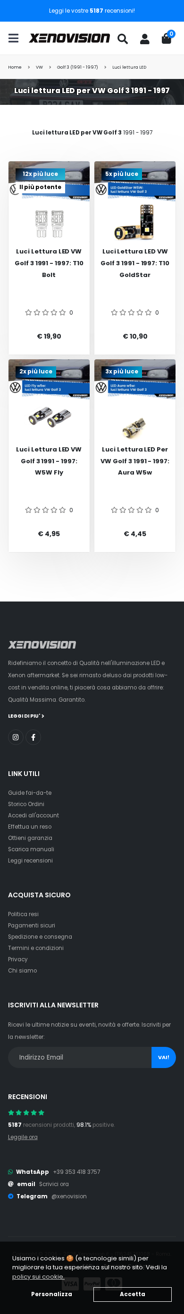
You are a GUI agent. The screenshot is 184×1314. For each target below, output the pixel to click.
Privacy (18, 959)
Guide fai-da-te (29, 793)
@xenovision (69, 1196)
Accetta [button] (132, 1294)
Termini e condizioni (36, 948)
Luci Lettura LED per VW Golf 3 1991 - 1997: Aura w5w (134, 461)
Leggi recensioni (30, 860)
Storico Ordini (26, 804)
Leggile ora (23, 1137)
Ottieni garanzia (30, 838)
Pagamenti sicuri (31, 925)
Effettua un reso (29, 827)
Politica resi (23, 914)
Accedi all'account (33, 815)
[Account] (145, 39)
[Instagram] (16, 737)
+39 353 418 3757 (76, 1172)
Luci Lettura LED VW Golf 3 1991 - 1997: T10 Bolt (49, 263)
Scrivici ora (54, 1184)
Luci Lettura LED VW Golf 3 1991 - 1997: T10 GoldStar (134, 263)
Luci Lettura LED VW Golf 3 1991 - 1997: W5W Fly (49, 461)
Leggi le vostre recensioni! (92, 11)
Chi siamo (22, 970)
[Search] (122, 39)
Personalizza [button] (51, 1294)
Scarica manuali (31, 849)
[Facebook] (33, 737)
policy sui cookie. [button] (38, 1276)
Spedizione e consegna (40, 937)
